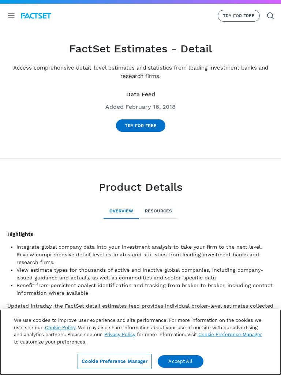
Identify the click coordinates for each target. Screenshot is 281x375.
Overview (121, 211)
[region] (140, 342)
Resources (158, 211)
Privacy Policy (119, 334)
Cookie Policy (60, 327)
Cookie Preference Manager (114, 361)
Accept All (180, 361)
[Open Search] (270, 15)
